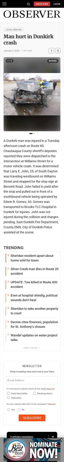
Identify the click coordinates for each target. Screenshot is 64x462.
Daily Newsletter (19, 393)
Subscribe (42, 4)
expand (53, 61)
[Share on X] (57, 51)
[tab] (31, 133)
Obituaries (16, 398)
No (23, 409)
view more (30, 347)
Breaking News (44, 393)
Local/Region (14, 30)
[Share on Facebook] (51, 51)
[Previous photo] (8, 94)
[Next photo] (55, 94)
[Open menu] (4, 4)
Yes (12, 409)
